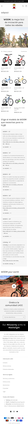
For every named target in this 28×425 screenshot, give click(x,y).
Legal (4, 391)
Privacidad (5, 388)
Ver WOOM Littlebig (8, 263)
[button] (1, 6)
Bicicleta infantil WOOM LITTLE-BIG (19, 108)
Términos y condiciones (8, 378)
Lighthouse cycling (16, 423)
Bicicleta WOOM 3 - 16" (6, 87)
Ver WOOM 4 (6, 213)
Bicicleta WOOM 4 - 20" (19, 87)
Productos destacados (8, 369)
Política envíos (6, 381)
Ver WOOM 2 (6, 168)
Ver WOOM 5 (6, 236)
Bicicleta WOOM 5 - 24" (6, 107)
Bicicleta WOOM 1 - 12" (6, 68)
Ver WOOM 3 (6, 189)
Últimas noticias (7, 366)
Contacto (5, 362)
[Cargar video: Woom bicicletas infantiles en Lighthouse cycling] (14, 286)
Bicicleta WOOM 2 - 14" (19, 68)
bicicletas (5, 338)
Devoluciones (6, 385)
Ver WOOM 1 (6, 147)
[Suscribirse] (23, 317)
